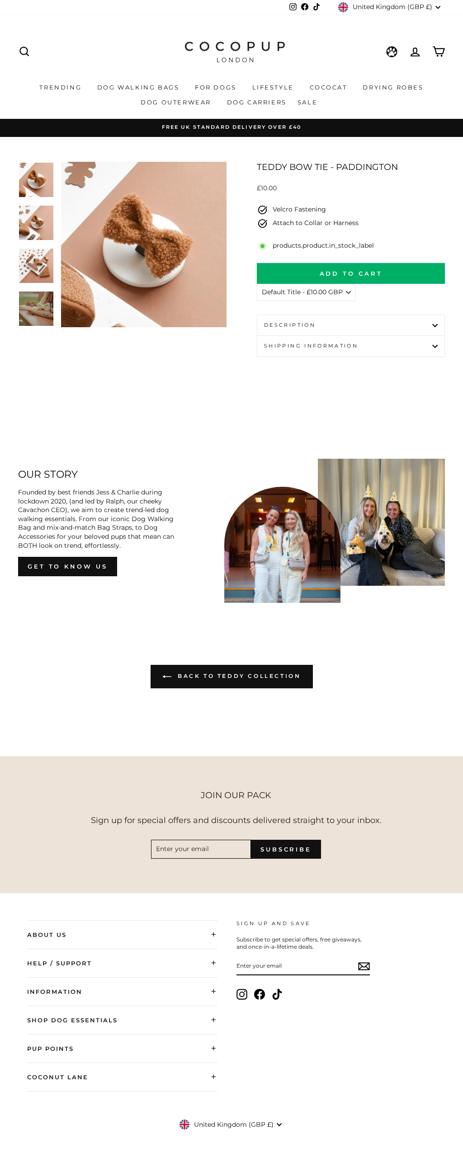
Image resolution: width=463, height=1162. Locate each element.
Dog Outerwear (177, 102)
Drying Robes (393, 87)
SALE (309, 102)
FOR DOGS (217, 87)
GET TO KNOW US (68, 566)
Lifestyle (274, 87)
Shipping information (311, 346)
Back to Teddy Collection (238, 676)
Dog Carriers (257, 102)
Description (290, 325)
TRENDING (61, 87)
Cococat (330, 87)
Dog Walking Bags (139, 87)
